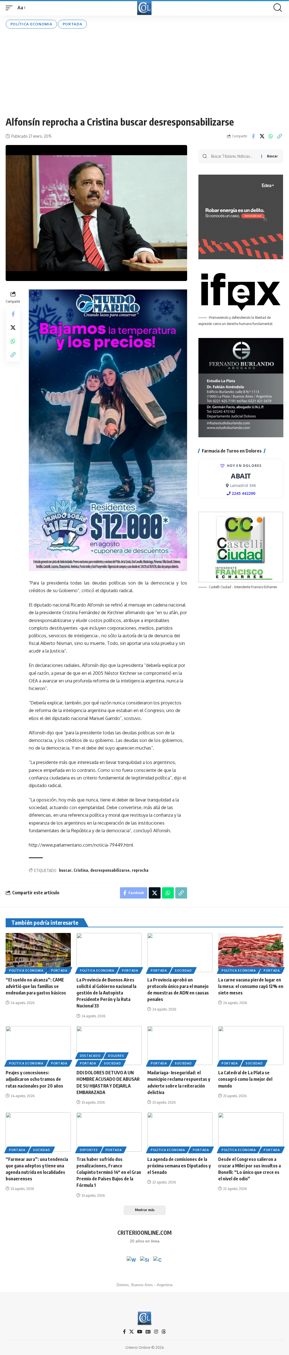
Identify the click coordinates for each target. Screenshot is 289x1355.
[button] (10, 8)
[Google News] (148, 1332)
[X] (131, 1332)
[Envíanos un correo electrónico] (157, 1260)
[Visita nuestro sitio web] (144, 1260)
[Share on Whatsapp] (271, 136)
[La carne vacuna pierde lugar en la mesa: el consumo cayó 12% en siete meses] (250, 952)
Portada (72, 24)
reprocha (140, 870)
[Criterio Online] (144, 8)
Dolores (116, 1055)
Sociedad (183, 970)
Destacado (90, 1055)
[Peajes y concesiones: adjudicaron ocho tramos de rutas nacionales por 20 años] (38, 1045)
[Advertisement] (144, 72)
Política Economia (31, 24)
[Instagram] (156, 1332)
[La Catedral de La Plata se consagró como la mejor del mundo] (250, 1045)
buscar (65, 870)
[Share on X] (262, 136)
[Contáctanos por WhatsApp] (131, 1260)
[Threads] (163, 1332)
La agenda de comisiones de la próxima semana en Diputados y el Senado (179, 1165)
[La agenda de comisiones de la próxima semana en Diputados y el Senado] (180, 1132)
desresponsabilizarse (110, 870)
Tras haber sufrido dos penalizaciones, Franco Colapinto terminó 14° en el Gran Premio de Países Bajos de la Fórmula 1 (108, 1172)
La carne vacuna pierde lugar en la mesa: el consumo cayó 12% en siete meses (250, 986)
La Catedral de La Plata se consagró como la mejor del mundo (245, 1079)
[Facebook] (124, 1332)
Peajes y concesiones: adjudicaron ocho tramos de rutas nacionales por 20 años (34, 1079)
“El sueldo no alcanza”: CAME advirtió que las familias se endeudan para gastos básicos (36, 986)
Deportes (89, 1150)
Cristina (81, 870)
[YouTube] (140, 1332)
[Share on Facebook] (253, 136)
